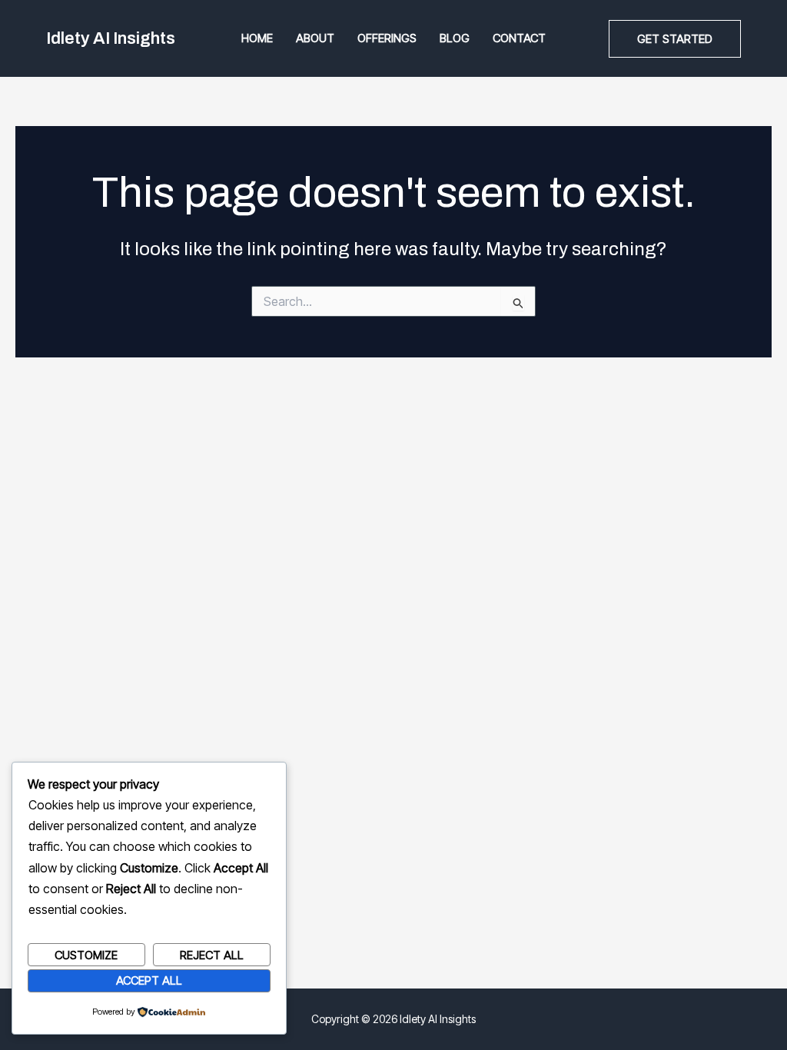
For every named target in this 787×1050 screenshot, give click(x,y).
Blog (455, 38)
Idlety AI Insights (110, 38)
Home (257, 38)
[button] (675, 39)
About (315, 38)
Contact (519, 38)
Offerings (387, 38)
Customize (86, 955)
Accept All (149, 980)
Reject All (212, 955)
